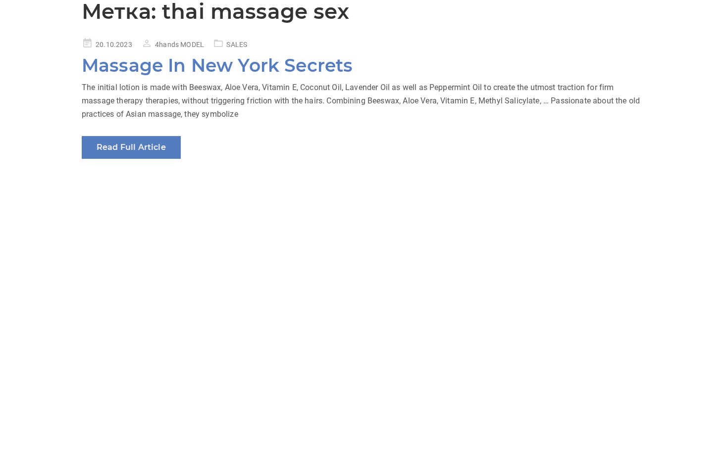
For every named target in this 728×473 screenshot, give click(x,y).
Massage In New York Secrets (217, 65)
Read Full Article (131, 147)
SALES (236, 44)
